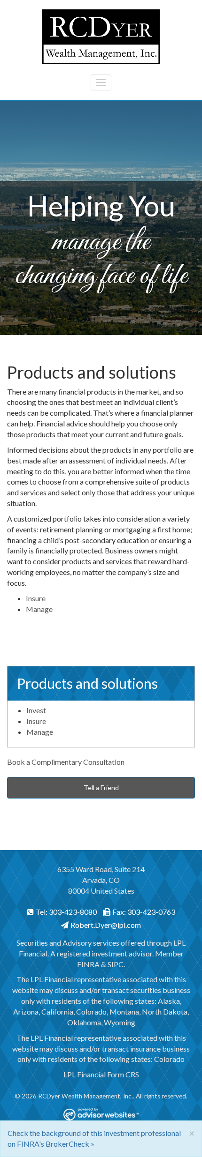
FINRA (88, 964)
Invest (36, 710)
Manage (39, 609)
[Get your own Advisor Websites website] (101, 1114)
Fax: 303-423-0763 (143, 911)
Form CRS (123, 1074)
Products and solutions (87, 683)
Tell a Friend (101, 787)
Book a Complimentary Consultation (65, 761)
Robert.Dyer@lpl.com (105, 924)
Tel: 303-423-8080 (66, 911)
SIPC (116, 964)
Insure (36, 598)
